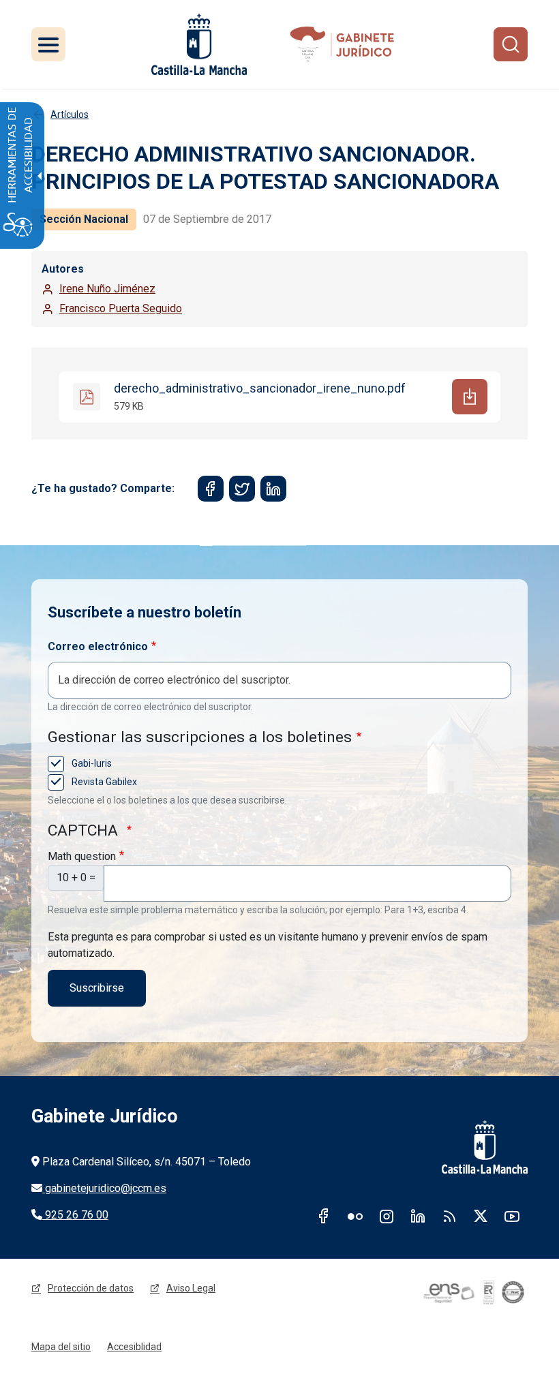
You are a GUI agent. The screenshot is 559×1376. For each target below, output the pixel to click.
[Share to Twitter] (242, 489)
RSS (449, 1215)
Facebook (323, 1215)
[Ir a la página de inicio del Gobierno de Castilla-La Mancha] (199, 44)
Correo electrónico (98, 646)
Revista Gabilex (103, 781)
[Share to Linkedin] (273, 489)
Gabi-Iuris (91, 763)
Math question (82, 856)
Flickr (355, 1215)
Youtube (512, 1215)
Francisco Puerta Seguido (120, 308)
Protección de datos (91, 1288)
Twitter (480, 1215)
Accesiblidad (134, 1346)
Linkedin (418, 1215)
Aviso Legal (190, 1288)
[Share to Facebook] (211, 489)
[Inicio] (344, 44)
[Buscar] (511, 44)
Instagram (386, 1215)
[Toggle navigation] (48, 44)
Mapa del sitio (61, 1346)
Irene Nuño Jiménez (107, 288)
